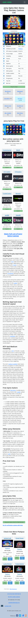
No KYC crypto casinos (14, 596)
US (8, 594)
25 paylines (10, 273)
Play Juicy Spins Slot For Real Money (14, 522)
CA (11, 594)
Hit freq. (20, 98)
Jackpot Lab (7, 538)
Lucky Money (7, 564)
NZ (18, 594)
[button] (4, 38)
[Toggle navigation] (24, 2)
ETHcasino (18, 172)
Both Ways (20, 113)
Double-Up (20, 106)
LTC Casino (7, 172)
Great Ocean (20, 538)
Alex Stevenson (13, 589)
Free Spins (13, 390)
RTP (13, 351)
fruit (12, 261)
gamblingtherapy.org (14, 602)
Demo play (10, 559)
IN (15, 594)
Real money (4, 559)
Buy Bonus (8, 91)
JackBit (7, 215)
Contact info (8, 606)
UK (10, 594)
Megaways (20, 91)
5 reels (14, 265)
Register (7, 167)
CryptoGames (7, 150)
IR (16, 594)
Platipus (20, 48)
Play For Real (14, 87)
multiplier (12, 336)
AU (13, 594)
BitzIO (18, 150)
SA (20, 594)
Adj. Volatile (8, 113)
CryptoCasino (7, 193)
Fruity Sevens (19, 564)
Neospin (18, 193)
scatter (15, 283)
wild (9, 454)
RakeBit (18, 215)
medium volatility (12, 364)
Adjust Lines (8, 106)
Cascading (7, 98)
